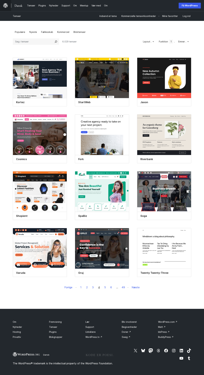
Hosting (17, 332)
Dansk (46, 354)
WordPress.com (167, 321)
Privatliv (17, 337)
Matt (162, 327)
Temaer (17, 16)
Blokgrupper (55, 337)
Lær (87, 321)
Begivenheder (129, 327)
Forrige (68, 287)
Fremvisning (55, 321)
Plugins (53, 332)
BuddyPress (166, 337)
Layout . (147, 41)
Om (14, 321)
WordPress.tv (93, 337)
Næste (136, 287)
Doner (126, 332)
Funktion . (167, 41)
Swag (126, 337)
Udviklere (90, 332)
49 (123, 287)
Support (89, 327)
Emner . (182, 41)
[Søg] (56, 41)
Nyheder (17, 327)
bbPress (164, 332)
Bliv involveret (129, 321)
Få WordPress (190, 5)
